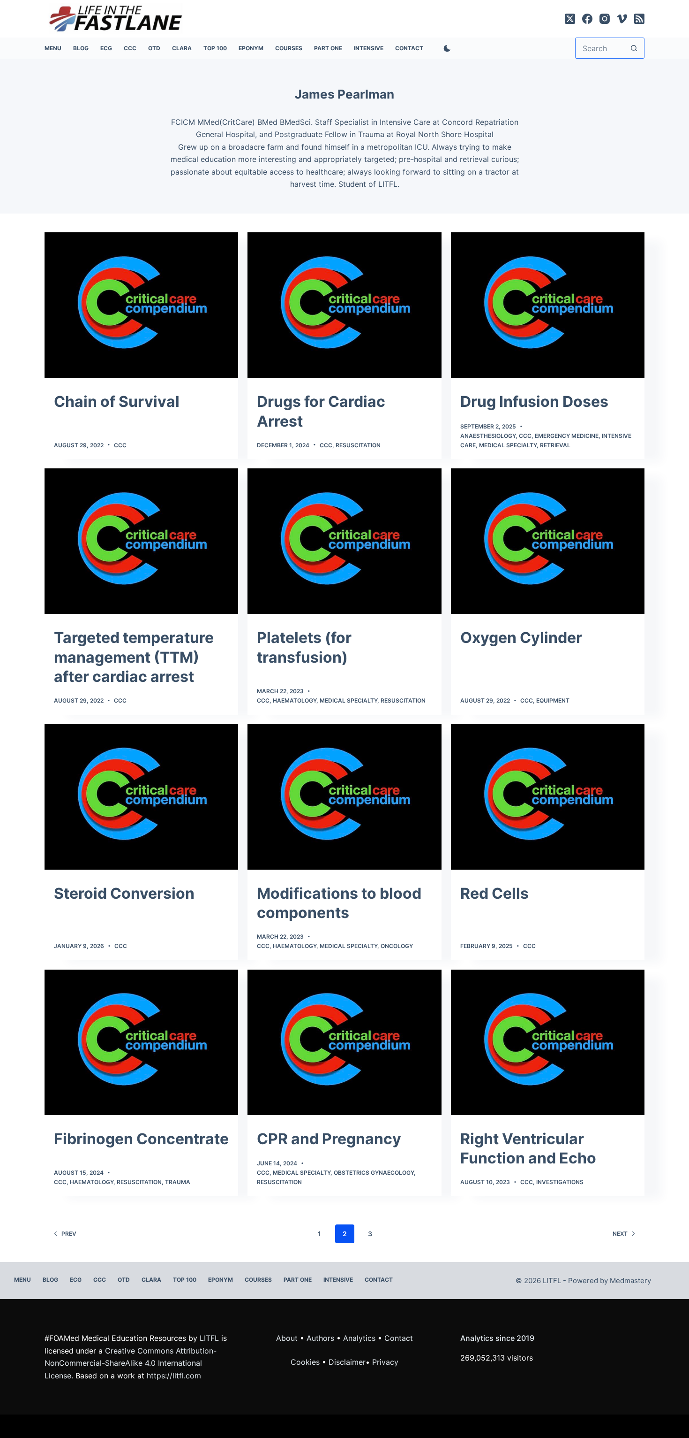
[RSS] (639, 19)
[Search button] (634, 48)
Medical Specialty (508, 445)
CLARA (182, 48)
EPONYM (251, 48)
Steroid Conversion (124, 893)
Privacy (385, 1362)
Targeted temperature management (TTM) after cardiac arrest (134, 657)
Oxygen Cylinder (521, 637)
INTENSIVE (368, 48)
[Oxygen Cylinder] (547, 541)
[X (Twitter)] (570, 19)
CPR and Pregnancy (329, 1139)
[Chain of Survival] (141, 305)
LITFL (209, 1338)
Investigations (560, 1182)
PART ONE (328, 48)
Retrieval (555, 445)
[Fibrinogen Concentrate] (141, 1042)
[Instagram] (604, 19)
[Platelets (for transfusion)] (344, 541)
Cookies (306, 1362)
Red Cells (494, 893)
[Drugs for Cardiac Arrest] (344, 305)
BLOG (81, 48)
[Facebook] (587, 19)
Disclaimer (347, 1362)
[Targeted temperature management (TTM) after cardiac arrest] (141, 541)
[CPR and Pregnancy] (344, 1042)
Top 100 (215, 48)
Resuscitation (358, 445)
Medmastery (630, 1280)
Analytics (359, 1338)
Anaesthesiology (488, 435)
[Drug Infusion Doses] (547, 305)
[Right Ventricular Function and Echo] (547, 1042)
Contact (409, 48)
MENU (53, 48)
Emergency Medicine (567, 435)
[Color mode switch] (445, 48)
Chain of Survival (117, 401)
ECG (106, 48)
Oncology (397, 945)
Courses (288, 48)
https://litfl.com (174, 1375)
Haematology (294, 700)
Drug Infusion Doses (534, 401)
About (287, 1338)
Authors (320, 1338)
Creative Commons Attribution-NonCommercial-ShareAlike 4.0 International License (131, 1363)
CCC (130, 48)
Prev (68, 1233)
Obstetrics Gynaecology (374, 1172)
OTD (154, 48)
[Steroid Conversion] (141, 797)
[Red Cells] (547, 797)
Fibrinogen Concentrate (141, 1139)
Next (620, 1233)
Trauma (177, 1182)
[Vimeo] (622, 19)
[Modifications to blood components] (344, 797)
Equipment (552, 700)
